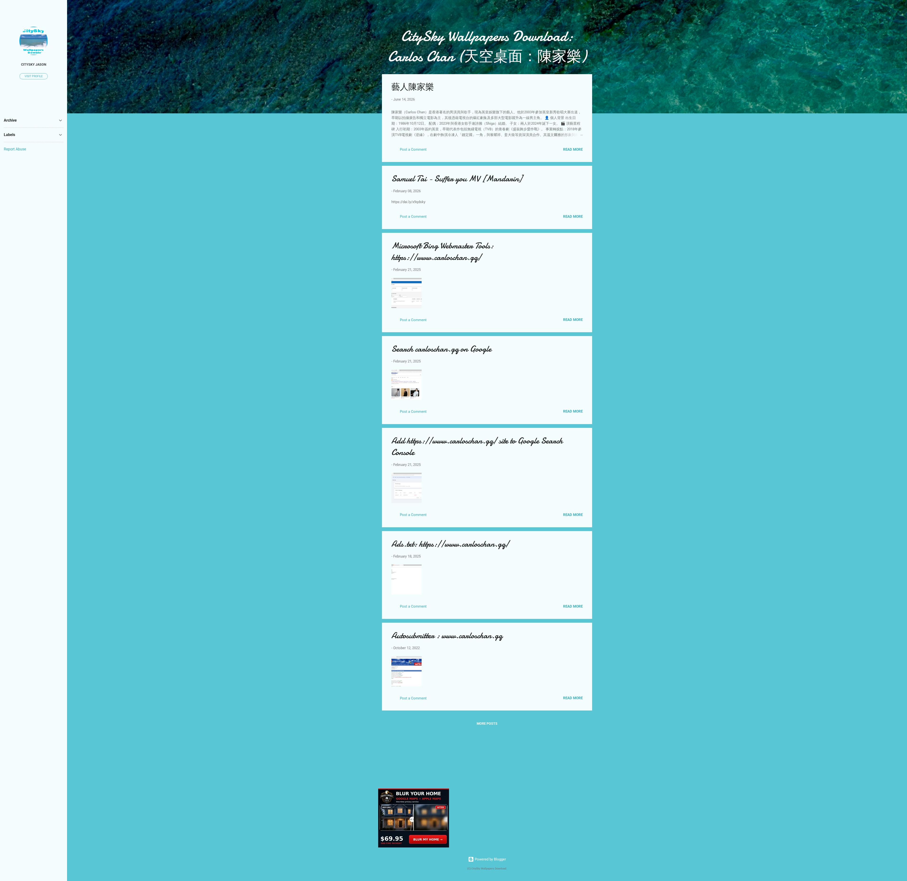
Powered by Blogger (490, 859)
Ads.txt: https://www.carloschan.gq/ (450, 544)
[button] (580, 85)
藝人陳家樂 (412, 87)
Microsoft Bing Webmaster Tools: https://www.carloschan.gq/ (442, 251)
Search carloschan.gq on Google (441, 349)
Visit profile (34, 76)
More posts (487, 723)
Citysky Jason (33, 64)
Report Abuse (15, 149)
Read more (573, 149)
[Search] (589, 13)
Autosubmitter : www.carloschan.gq (446, 635)
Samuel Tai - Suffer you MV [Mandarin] (456, 178)
